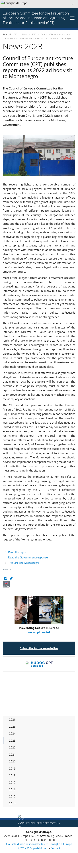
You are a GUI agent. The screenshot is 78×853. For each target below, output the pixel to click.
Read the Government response (28, 557)
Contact (55, 848)
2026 (12, 719)
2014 (12, 803)
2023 (12, 740)
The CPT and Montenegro (24, 562)
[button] (39, 4)
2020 (12, 761)
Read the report (18, 552)
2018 (12, 775)
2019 (12, 768)
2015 (12, 796)
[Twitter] (11, 578)
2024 (12, 733)
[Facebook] (5, 578)
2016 (12, 789)
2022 (12, 747)
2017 (12, 782)
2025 (12, 726)
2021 (12, 754)
